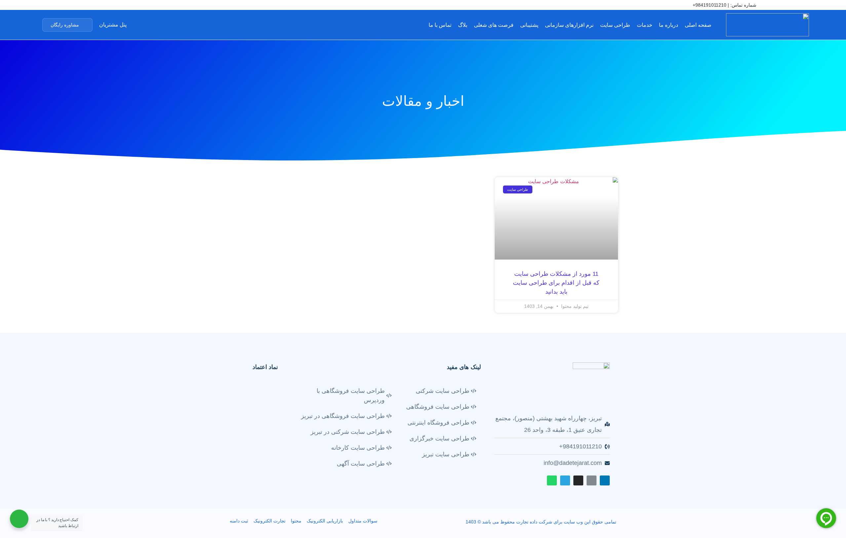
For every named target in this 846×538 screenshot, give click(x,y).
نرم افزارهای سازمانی (569, 25)
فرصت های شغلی (494, 25)
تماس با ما (440, 25)
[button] (67, 25)
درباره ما (668, 25)
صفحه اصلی (698, 25)
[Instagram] (88, 5)
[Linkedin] (68, 5)
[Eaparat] (78, 5)
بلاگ (462, 25)
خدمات (644, 25)
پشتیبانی (529, 25)
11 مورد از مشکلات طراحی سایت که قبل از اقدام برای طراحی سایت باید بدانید (556, 282)
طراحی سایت (615, 25)
